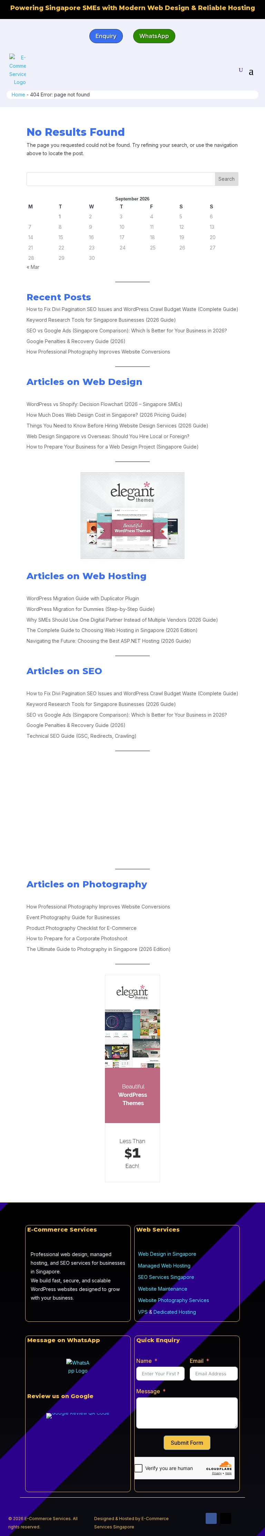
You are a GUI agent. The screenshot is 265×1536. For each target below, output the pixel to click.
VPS (143, 1312)
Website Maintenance (162, 1289)
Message (148, 1391)
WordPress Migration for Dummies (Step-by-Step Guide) (91, 609)
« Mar (33, 267)
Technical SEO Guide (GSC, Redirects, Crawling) (82, 736)
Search (226, 179)
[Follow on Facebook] (211, 1518)
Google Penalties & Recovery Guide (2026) (76, 341)
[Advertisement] (132, 810)
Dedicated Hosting (175, 1312)
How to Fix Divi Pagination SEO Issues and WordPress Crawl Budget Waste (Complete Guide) (132, 309)
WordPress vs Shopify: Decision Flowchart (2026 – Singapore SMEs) (105, 404)
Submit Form (187, 1442)
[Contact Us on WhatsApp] (78, 1370)
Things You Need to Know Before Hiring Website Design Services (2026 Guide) (117, 425)
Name (144, 1360)
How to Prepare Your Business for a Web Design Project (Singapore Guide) (113, 447)
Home (18, 94)
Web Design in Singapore (167, 1254)
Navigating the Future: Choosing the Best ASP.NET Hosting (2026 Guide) (109, 641)
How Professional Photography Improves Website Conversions (98, 352)
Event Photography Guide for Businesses (73, 917)
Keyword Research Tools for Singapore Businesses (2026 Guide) (101, 320)
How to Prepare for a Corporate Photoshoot (77, 938)
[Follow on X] (225, 1518)
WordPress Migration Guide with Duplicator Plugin (83, 598)
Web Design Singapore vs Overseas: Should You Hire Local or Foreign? (108, 436)
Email (197, 1360)
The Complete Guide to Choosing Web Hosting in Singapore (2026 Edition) (112, 630)
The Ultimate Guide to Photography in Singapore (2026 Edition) (99, 949)
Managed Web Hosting (164, 1266)
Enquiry (106, 35)
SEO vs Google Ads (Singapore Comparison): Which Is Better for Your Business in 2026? (127, 330)
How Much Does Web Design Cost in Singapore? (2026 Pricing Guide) (107, 415)
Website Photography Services (173, 1300)
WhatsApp (154, 35)
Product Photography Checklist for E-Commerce (82, 928)
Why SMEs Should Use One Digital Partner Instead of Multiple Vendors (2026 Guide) (122, 620)
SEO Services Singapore (166, 1277)
